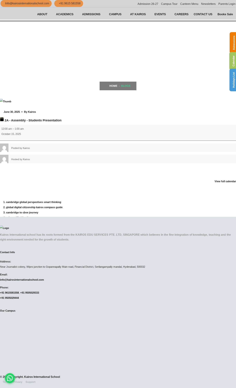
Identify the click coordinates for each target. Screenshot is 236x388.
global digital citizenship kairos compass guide (34, 207)
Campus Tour (169, 3)
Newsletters (208, 3)
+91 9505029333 (29, 292)
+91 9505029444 (9, 297)
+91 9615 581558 (70, 3)
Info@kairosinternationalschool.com (27, 3)
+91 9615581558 (9, 292)
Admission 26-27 (148, 3)
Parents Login (226, 3)
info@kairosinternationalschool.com (22, 279)
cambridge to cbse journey (22, 212)
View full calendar (225, 181)
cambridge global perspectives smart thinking (33, 202)
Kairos (32, 111)
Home (113, 85)
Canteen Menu (189, 3)
